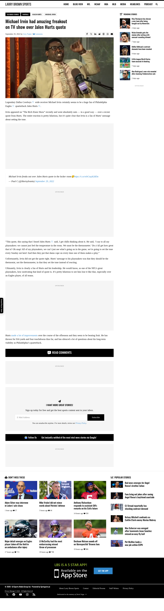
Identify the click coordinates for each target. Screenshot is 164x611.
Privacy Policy (81, 423)
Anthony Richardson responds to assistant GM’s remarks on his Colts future (86, 505)
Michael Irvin (51, 14)
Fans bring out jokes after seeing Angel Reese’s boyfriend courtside (139, 496)
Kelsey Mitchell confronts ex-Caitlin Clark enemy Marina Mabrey (140, 519)
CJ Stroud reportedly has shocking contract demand (136, 507)
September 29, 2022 (44, 181)
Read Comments (62, 352)
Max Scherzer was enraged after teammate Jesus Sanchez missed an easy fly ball (138, 531)
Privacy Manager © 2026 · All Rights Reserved (19, 591)
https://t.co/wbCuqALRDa (86, 176)
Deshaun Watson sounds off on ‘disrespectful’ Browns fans (87, 543)
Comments (39, 34)
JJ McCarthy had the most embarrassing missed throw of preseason (50, 544)
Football (25, 14)
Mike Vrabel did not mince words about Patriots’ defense (52, 504)
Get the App (103, 570)
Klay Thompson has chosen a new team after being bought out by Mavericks (141, 21)
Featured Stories (13, 14)
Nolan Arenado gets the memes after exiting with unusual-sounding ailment (141, 34)
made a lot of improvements (24, 335)
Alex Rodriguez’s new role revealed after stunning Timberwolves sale (144, 72)
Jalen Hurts (37, 14)
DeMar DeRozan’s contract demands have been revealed (142, 48)
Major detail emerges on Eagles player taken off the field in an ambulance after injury (18, 544)
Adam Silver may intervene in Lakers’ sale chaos (16, 504)
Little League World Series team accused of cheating (141, 60)
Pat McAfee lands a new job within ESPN (134, 543)
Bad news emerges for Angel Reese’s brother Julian (137, 484)
